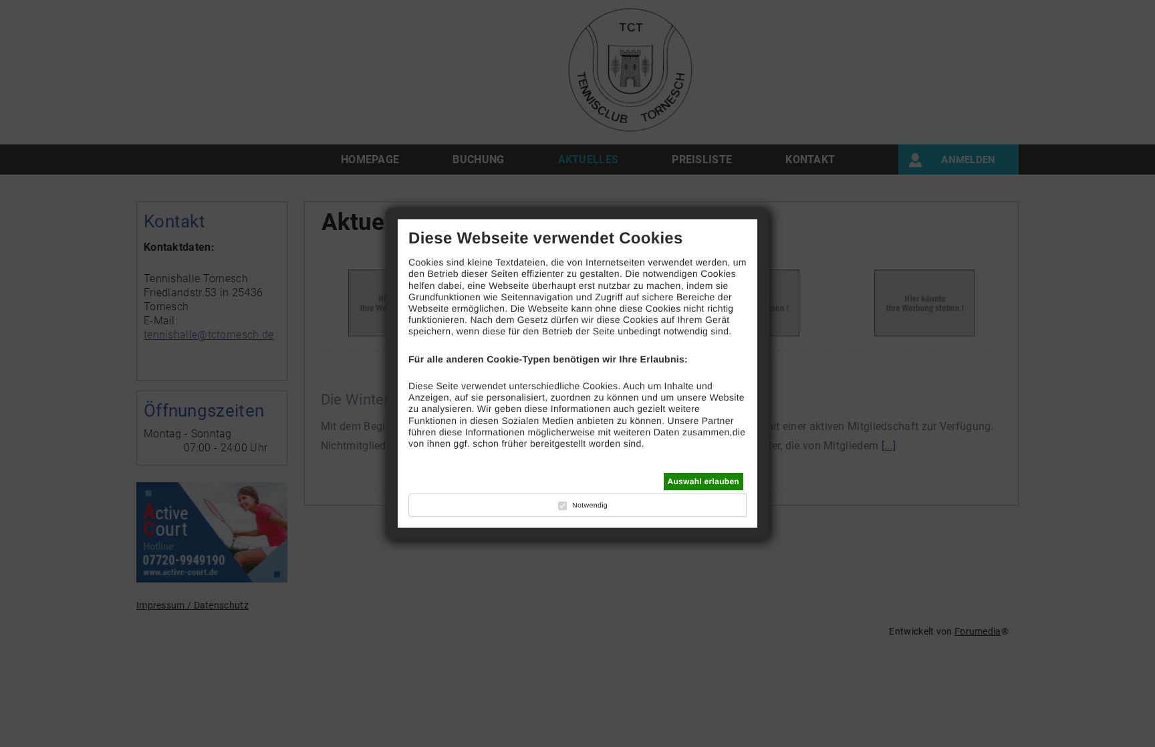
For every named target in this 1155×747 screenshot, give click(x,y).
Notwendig (590, 506)
